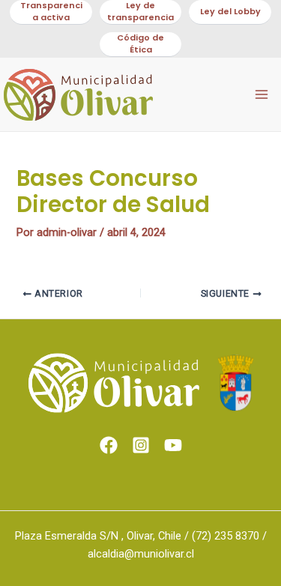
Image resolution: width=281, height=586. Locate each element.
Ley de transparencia (140, 11)
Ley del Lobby (230, 11)
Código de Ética (140, 43)
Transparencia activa (51, 11)
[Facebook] (109, 445)
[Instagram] (141, 445)
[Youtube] (173, 445)
